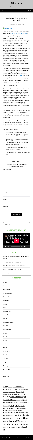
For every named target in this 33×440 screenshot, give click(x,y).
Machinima (6, 325)
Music (5, 333)
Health (5, 318)
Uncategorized (7, 365)
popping (10, 415)
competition (6, 392)
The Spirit (6, 358)
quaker (17, 415)
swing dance (18, 424)
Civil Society (6, 289)
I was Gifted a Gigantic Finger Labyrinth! (14, 265)
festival (22, 394)
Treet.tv (21, 75)
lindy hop (17, 405)
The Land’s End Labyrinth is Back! (12, 262)
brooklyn (16, 389)
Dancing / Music (7, 296)
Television (6, 355)
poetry (5, 415)
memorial (22, 410)
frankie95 (6, 396)
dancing (20, 392)
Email (5, 199)
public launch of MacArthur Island (18, 33)
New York (5, 336)
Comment (7, 169)
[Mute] (25, 246)
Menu (29, 10)
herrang (19, 399)
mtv (17, 412)
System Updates (7, 273)
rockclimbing (7, 418)
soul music (22, 421)
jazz (21, 402)
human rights (10, 402)
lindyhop (7, 408)
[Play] (5, 246)
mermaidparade (9, 412)
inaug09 (16, 402)
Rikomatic (16, 3)
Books (5, 282)
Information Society (8, 322)
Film (4, 307)
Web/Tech (6, 376)
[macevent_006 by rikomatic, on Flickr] (7, 28)
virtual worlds (14, 427)
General (5, 315)
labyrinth (6, 406)
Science (5, 347)
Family (5, 304)
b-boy (7, 386)
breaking (7, 389)
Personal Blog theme (26, 437)
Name (5, 192)
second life (19, 418)
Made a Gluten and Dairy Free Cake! (13, 269)
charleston (24, 389)
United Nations (7, 369)
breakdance (19, 387)
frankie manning (18, 396)
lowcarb (14, 408)
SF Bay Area (6, 351)
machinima (14, 410)
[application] (16, 240)
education (16, 394)
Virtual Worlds (7, 373)
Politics (5, 340)
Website (5, 207)
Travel (5, 362)
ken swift (26, 402)
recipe (25, 415)
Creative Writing (7, 293)
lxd (19, 408)
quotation (6, 344)
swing (7, 424)
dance (13, 392)
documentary (7, 394)
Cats (4, 286)
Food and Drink (7, 311)
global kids (9, 399)
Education (6, 300)
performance (23, 412)
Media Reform (7, 329)
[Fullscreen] (27, 246)
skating (13, 421)
